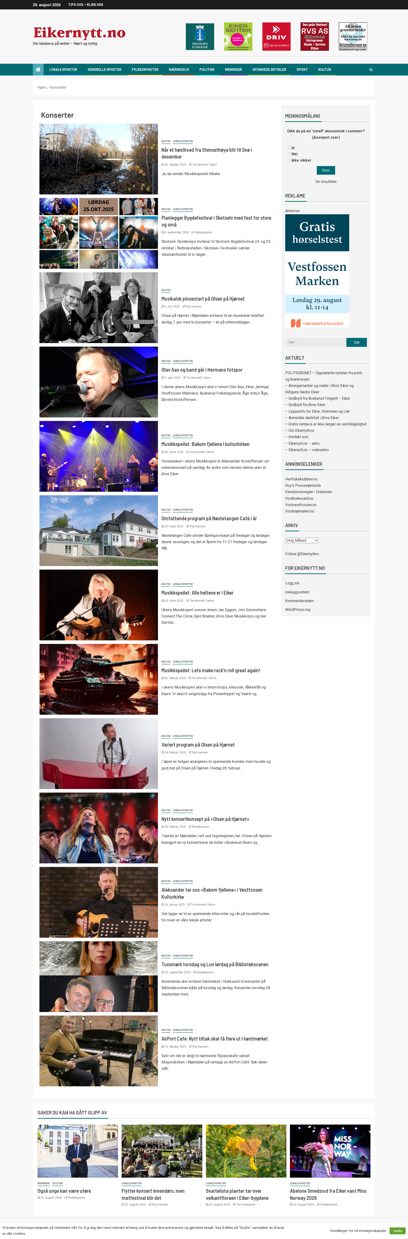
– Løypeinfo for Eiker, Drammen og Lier (317, 411)
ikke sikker (301, 160)
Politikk (207, 69)
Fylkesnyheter (145, 69)
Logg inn (292, 583)
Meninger (233, 69)
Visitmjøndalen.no (299, 511)
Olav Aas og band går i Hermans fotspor (202, 369)
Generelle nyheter (104, 69)
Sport (302, 69)
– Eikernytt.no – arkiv (302, 443)
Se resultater (326, 181)
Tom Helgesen (245, 1204)
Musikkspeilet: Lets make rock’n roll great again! (211, 670)
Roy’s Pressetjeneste (303, 485)
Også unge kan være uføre (64, 1191)
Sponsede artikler (269, 69)
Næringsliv (179, 69)
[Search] (371, 69)
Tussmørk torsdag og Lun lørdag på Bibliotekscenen (215, 964)
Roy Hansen (194, 306)
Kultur (324, 69)
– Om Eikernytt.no (299, 430)
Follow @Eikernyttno (302, 554)
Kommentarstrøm (299, 601)
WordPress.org (297, 609)
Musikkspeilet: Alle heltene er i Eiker (198, 592)
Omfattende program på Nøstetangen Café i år (209, 518)
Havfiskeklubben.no (301, 479)
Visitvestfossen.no (301, 505)
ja (293, 147)
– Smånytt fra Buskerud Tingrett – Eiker (317, 398)
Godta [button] (397, 1231)
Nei (295, 154)
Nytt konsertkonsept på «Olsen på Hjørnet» (205, 819)
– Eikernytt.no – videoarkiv (307, 450)
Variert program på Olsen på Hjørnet (198, 744)
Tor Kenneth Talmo (204, 164)
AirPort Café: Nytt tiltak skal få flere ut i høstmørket (215, 1038)
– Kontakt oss (296, 437)
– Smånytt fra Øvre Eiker (305, 405)
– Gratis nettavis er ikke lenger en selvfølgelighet (326, 424)
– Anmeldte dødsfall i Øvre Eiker (312, 418)
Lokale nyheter (63, 69)
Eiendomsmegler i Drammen (308, 492)
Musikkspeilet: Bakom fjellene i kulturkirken (206, 444)
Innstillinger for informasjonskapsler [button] (358, 1231)
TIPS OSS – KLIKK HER (85, 5)
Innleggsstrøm (297, 592)
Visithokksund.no (299, 498)
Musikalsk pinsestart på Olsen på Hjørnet (203, 298)
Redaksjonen (203, 232)
